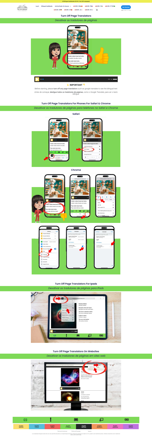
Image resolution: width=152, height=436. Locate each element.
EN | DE (58, 10)
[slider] (115, 79)
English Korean (131, 426)
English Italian (52, 426)
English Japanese (115, 426)
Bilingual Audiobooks (46, 6)
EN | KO (90, 10)
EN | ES (78, 6)
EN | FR (90, 6)
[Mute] (111, 79)
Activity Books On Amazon (62, 6)
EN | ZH (69, 10)
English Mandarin (99, 426)
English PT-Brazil (68, 426)
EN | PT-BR (111, 6)
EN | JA (79, 10)
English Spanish (21, 426)
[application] (76, 79)
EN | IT (99, 6)
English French (37, 426)
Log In (37, 6)
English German (84, 426)
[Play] (37, 79)
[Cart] (97, 10)
